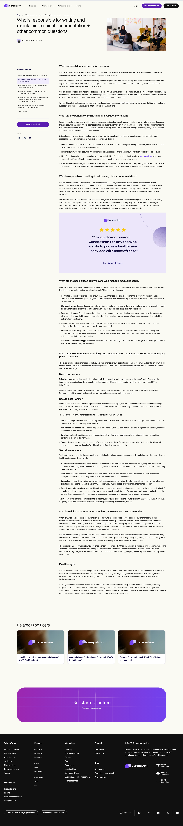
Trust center (100, 769)
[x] (168, 813)
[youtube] (177, 813)
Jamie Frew (28, 41)
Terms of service (71, 781)
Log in (136, 6)
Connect (38, 750)
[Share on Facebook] (24, 138)
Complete (38, 778)
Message (38, 757)
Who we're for (47, 6)
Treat (36, 782)
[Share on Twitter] (30, 138)
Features (32, 6)
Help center (100, 750)
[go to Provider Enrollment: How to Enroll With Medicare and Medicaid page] (141, 642)
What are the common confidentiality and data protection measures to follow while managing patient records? (33, 99)
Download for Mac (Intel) (53, 813)
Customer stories (64, 6)
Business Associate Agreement (77, 777)
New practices (10, 765)
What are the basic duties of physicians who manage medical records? (32, 92)
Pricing (78, 6)
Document (38, 772)
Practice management (13, 797)
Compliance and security (105, 773)
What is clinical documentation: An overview (32, 76)
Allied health (9, 757)
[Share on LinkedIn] (19, 138)
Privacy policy (100, 777)
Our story (68, 750)
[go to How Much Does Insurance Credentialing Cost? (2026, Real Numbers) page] (40, 642)
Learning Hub (70, 769)
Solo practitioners (11, 769)
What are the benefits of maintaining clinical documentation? (32, 81)
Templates (69, 765)
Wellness (8, 761)
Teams (7, 773)
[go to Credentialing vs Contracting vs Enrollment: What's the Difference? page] (91, 642)
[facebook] (139, 813)
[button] (125, 812)
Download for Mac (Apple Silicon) (21, 813)
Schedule (38, 754)
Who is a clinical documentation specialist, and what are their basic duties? (31, 106)
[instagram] (149, 813)
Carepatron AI (10, 801)
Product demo (10, 789)
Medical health (10, 754)
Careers (68, 757)
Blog (67, 761)
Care (36, 764)
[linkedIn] (158, 813)
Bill (35, 786)
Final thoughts (22, 111)
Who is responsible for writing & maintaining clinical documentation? (32, 86)
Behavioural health (11, 750)
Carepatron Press (72, 773)
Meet (36, 768)
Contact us (99, 754)
